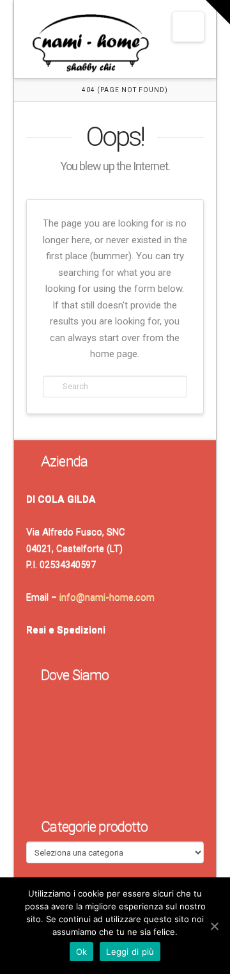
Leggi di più (130, 951)
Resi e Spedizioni (65, 629)
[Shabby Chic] (90, 46)
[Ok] (214, 926)
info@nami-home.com (107, 597)
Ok (82, 951)
